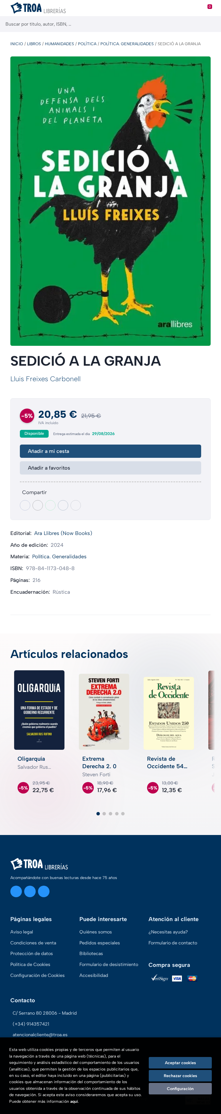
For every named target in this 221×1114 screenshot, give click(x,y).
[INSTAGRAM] (16, 891)
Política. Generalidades (127, 43)
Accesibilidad (93, 975)
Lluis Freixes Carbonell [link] (45, 379)
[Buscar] (211, 24)
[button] (98, 813)
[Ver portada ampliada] (110, 201)
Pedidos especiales (99, 943)
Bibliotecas (91, 953)
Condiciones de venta (33, 943)
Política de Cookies (30, 964)
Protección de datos (31, 953)
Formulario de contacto (172, 943)
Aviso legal (21, 932)
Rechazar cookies (180, 1075)
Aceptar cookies (180, 1062)
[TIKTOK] (43, 891)
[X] (30, 891)
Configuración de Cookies (37, 975)
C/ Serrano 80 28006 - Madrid (45, 1013)
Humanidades (59, 43)
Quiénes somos (95, 932)
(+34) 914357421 (31, 1024)
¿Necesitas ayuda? (168, 932)
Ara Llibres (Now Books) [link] (63, 533)
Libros (34, 43)
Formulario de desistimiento (108, 964)
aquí (74, 1101)
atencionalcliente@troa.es (40, 1034)
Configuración (180, 1088)
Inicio (16, 43)
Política (87, 43)
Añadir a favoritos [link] (49, 468)
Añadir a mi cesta (48, 451)
